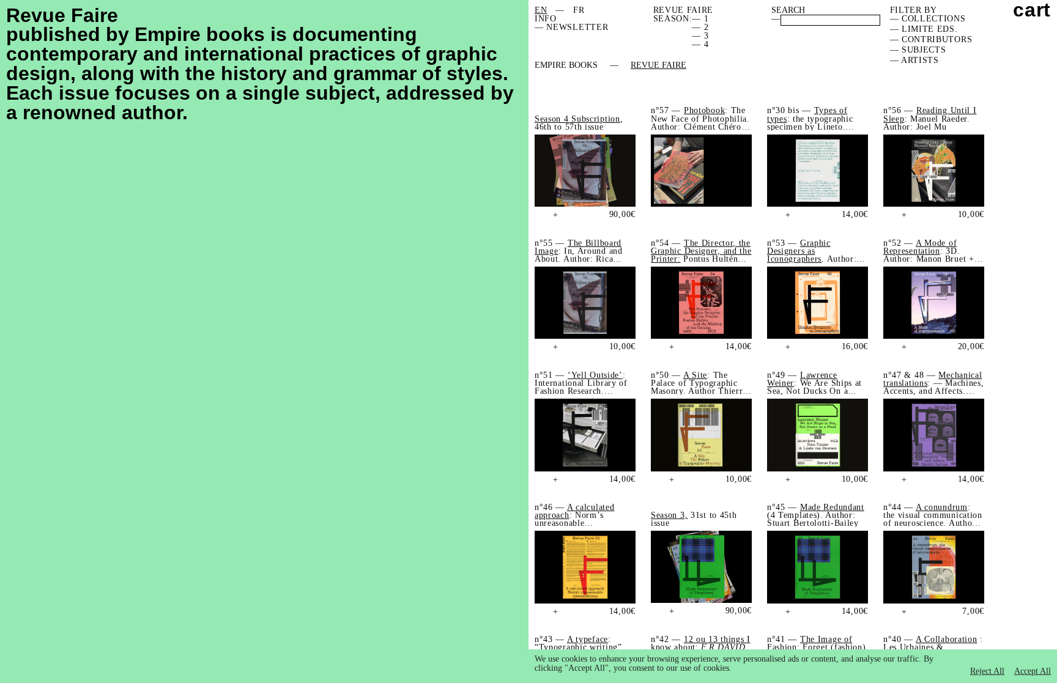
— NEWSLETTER (571, 27)
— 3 (700, 35)
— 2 (700, 27)
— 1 (700, 18)
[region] (792, 666)
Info (546, 18)
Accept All (1032, 671)
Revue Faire (658, 65)
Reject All (987, 671)
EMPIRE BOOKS (566, 65)
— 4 (700, 44)
